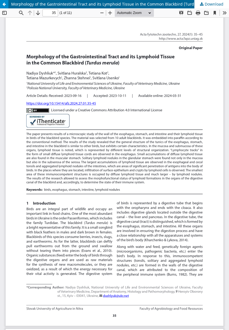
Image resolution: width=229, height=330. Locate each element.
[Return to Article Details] (4, 4)
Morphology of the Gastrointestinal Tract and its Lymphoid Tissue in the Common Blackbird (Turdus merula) (112, 4)
